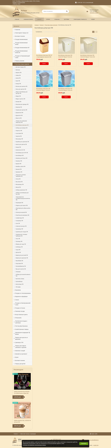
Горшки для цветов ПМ (21, 110)
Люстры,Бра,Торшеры (21, 326)
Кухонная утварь (19, 278)
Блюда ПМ (18, 83)
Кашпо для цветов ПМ (21, 144)
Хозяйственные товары (21, 329)
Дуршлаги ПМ (19, 115)
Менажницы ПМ (19, 184)
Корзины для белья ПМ (21, 158)
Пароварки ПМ (19, 202)
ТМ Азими (17, 287)
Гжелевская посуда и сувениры (21, 321)
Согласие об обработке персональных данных (34, 445)
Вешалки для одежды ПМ (21, 104)
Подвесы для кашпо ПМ (21, 205)
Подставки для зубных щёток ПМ (22, 209)
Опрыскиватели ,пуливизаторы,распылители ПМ (22, 198)
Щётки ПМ (18, 252)
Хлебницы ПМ (19, 247)
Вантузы (17, 70)
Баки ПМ (17, 81)
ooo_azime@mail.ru (94, 440)
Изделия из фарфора (21, 296)
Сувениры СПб (19, 342)
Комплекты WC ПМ (20, 150)
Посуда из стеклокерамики (23, 293)
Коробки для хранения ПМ (22, 141)
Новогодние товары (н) (80, 19)
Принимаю (83, 443)
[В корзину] (87, 11)
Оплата (48, 19)
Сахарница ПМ (19, 220)
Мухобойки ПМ (19, 260)
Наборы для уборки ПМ (21, 128)
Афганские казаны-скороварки (28, 434)
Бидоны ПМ (18, 72)
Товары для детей (20, 363)
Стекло (17, 300)
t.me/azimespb (89, 2)
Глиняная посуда (20, 311)
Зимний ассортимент (21, 354)
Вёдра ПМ (18, 96)
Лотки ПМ (17, 179)
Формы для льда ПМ (20, 244)
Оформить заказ (94, 12)
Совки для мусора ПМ (21, 226)
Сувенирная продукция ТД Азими (22, 333)
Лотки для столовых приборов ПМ (20, 175)
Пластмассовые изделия (22, 64)
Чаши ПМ (17, 249)
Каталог (39, 19)
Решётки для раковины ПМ (22, 215)
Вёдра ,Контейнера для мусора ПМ (21, 92)
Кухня (16, 357)
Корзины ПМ (18, 161)
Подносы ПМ (18, 130)
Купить (44, 63)
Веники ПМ (18, 101)
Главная (17, 19)
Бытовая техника (20, 36)
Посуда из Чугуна (20, 308)
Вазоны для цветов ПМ (21, 86)
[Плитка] (93, 32)
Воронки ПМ (18, 107)
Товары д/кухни (19, 61)
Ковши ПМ (18, 147)
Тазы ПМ (17, 238)
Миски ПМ (18, 187)
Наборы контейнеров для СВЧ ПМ (22, 193)
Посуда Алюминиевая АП (22, 47)
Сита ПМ (17, 223)
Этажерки (17, 271)
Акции (93, 19)
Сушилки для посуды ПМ (21, 231)
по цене (55, 31)
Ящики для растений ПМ (21, 255)
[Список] (96, 32)
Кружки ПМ (18, 163)
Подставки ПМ (19, 263)
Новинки (57, 19)
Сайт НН (96, 445)
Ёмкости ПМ (18, 118)
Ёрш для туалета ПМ (20, 269)
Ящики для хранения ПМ (21, 258)
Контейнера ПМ (19, 155)
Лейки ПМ (18, 75)
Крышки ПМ (18, 169)
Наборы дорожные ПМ (21, 190)
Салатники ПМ (19, 133)
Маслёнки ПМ (19, 181)
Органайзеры (18, 281)
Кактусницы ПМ (19, 284)
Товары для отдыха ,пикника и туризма (20, 346)
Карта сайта (94, 434)
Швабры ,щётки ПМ (20, 166)
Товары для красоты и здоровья (21, 338)
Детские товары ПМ (20, 67)
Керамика (18, 290)
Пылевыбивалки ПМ (20, 266)
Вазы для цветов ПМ (20, 89)
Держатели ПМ (19, 112)
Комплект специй (20, 350)
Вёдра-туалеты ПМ (20, 99)
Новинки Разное (28, 19)
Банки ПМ (18, 78)
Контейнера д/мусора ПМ (21, 125)
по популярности (47, 31)
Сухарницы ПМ (19, 229)
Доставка (66, 19)
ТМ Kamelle (18, 318)
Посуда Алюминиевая (21, 39)
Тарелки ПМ (18, 136)
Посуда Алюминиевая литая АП (21, 51)
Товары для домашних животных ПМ (21, 121)
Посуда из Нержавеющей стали (22, 56)
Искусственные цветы (21, 314)
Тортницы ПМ (18, 241)
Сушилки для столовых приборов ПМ (21, 235)
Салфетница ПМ (19, 218)
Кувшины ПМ (18, 172)
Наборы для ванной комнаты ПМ (22, 275)
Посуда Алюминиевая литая (21, 43)
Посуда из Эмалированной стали (22, 303)
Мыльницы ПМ (19, 139)
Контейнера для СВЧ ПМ (21, 152)
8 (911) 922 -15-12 (81, 2)
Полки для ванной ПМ (21, 212)
